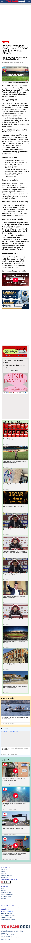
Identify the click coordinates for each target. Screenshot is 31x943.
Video (2, 888)
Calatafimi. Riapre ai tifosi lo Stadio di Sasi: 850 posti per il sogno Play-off (15, 687)
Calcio (21, 62)
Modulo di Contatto (6, 896)
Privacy (3, 871)
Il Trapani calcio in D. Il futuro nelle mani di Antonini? (14, 642)
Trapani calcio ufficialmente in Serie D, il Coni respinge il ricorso (15, 619)
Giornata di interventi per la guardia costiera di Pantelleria (15, 718)
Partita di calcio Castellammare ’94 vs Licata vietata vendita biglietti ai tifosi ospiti (14, 664)
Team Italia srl (9, 911)
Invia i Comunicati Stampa (8, 915)
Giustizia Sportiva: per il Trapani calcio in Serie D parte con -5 (15, 529)
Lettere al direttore (6, 892)
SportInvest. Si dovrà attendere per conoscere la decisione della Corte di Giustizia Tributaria (15, 552)
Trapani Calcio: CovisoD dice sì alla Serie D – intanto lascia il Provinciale (14, 462)
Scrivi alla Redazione (6, 913)
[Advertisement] (15, 22)
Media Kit (3, 873)
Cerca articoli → (15, 370)
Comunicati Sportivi (6, 917)
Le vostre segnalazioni (7, 894)
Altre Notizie (4, 877)
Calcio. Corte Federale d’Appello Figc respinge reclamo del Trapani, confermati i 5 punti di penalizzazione (15, 484)
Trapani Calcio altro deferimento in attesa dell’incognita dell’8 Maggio (14, 574)
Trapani (5, 42)
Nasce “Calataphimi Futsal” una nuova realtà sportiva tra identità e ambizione (14, 439)
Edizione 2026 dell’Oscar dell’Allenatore (13, 506)
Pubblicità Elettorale (6, 875)
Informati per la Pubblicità (8, 919)
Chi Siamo (4, 869)
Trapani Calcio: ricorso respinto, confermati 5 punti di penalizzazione (14, 597)
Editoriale (3, 890)
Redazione (6, 62)
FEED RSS (4, 898)
